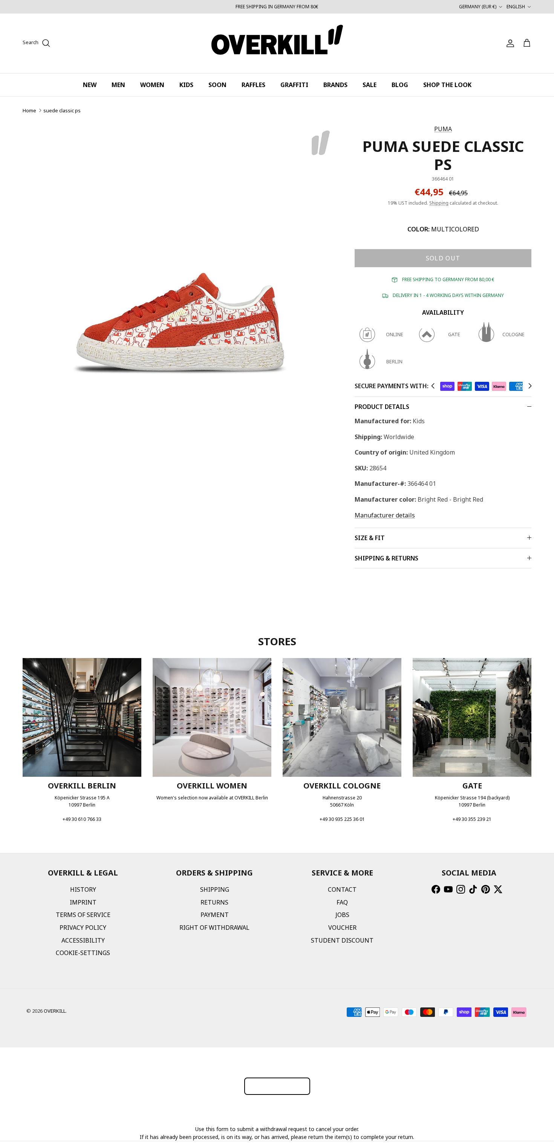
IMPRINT (83, 902)
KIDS (186, 85)
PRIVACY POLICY (83, 927)
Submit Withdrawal (277, 1086)
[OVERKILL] (277, 43)
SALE (369, 85)
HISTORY (83, 889)
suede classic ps (62, 110)
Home (29, 110)
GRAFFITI (294, 85)
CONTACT (342, 889)
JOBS (342, 915)
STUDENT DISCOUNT (342, 940)
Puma (443, 129)
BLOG (400, 85)
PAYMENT (214, 915)
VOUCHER (342, 927)
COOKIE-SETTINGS (83, 953)
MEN (118, 85)
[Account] (509, 43)
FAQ (342, 902)
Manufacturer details (385, 515)
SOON (217, 85)
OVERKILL (55, 1010)
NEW (89, 85)
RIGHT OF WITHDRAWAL (214, 927)
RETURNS (214, 902)
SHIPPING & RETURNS (386, 558)
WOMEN (152, 85)
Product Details (382, 407)
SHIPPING (214, 889)
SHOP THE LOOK (447, 85)
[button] (433, 386)
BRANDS (335, 85)
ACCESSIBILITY (83, 940)
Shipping (438, 203)
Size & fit (370, 538)
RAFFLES (253, 85)
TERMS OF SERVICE (83, 915)
